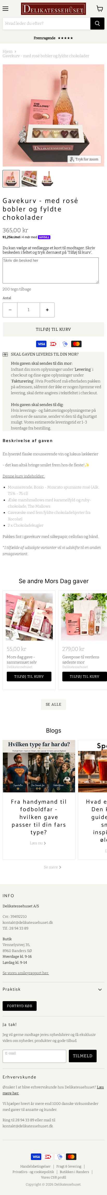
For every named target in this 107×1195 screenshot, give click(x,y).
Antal (7, 298)
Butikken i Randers (74, 1172)
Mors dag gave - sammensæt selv (22, 660)
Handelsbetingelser (35, 1166)
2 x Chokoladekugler (25, 525)
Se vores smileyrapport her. (26, 973)
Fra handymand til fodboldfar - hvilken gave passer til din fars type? (39, 817)
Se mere (51, 867)
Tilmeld (82, 1055)
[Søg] (97, 24)
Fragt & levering (68, 1166)
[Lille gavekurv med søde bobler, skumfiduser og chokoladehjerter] (29, 178)
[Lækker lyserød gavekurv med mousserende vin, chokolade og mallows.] (11, 178)
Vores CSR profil (53, 1177)
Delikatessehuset (19, 667)
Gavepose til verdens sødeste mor (80, 660)
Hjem (7, 51)
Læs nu (36, 843)
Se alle (54, 704)
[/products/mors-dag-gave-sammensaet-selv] (29, 617)
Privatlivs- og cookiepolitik (33, 1172)
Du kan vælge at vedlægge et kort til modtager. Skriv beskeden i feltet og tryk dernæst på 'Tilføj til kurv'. (49, 250)
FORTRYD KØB (19, 1006)
